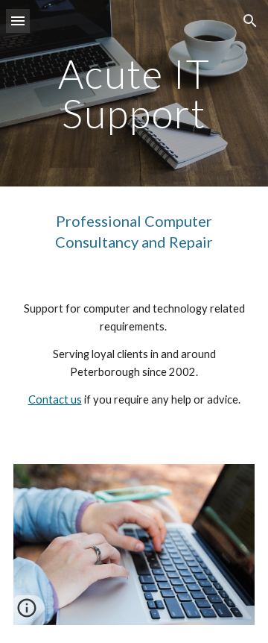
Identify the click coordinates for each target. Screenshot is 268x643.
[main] (134, 93)
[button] (18, 20)
